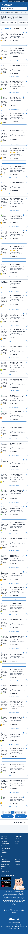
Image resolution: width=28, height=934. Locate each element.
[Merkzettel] (22, 4)
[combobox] (14, 8)
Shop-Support (5, 864)
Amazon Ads (4, 869)
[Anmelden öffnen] (25, 4)
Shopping (5, 1)
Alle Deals (4, 838)
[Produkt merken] (23, 33)
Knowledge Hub (5, 871)
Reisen (23, 1)
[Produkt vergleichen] (26, 33)
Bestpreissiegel (5, 846)
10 (21, 812)
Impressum (23, 924)
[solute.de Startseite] (14, 928)
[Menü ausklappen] (12, 12)
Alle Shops (4, 841)
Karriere (17, 841)
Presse (16, 843)
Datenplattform (5, 843)
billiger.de (3, 12)
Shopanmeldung (5, 861)
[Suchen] (25, 8)
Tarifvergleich (17, 1)
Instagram (17, 859)
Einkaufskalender (5, 848)
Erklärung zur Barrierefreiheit (20, 926)
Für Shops (4, 859)
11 (25, 812)
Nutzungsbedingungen (6, 926)
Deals (10, 1)
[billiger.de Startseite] (8, 5)
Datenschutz (4, 924)
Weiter (20, 816)
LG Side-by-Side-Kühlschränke (9, 22)
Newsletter (17, 864)
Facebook (17, 861)
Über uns (17, 838)
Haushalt (9, 12)
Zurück (8, 816)
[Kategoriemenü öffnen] (2, 4)
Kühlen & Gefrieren (19, 12)
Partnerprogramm (5, 866)
